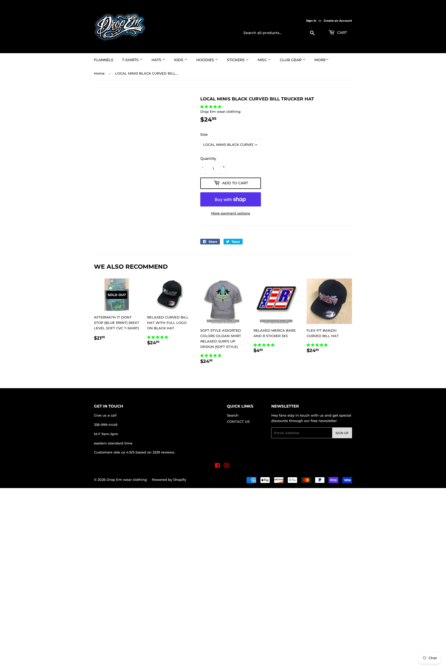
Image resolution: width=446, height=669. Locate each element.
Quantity (208, 158)
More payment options (230, 213)
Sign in (311, 20)
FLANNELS (103, 60)
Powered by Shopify (169, 479)
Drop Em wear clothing (127, 479)
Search (232, 415)
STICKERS (236, 60)
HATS (157, 60)
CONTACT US (238, 421)
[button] (211, 107)
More (320, 60)
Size (204, 134)
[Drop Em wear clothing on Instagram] (226, 466)
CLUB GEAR (291, 60)
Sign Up (342, 433)
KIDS (179, 60)
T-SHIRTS (131, 60)
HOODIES (205, 60)
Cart (341, 32)
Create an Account (338, 20)
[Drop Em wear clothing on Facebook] (217, 466)
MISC (263, 60)
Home (99, 73)
